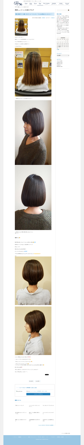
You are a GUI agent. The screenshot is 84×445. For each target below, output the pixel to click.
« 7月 (58, 49)
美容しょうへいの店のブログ (23, 6)
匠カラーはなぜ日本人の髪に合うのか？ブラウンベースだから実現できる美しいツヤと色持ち (63, 24)
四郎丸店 (58, 63)
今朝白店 (52, 17)
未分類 (58, 65)
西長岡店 (58, 66)
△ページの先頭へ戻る (65, 433)
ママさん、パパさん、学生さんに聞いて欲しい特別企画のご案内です (63, 17)
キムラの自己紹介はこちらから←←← (22, 41)
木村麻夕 (43, 17)
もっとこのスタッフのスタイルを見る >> (46, 425)
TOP (16, 6)
